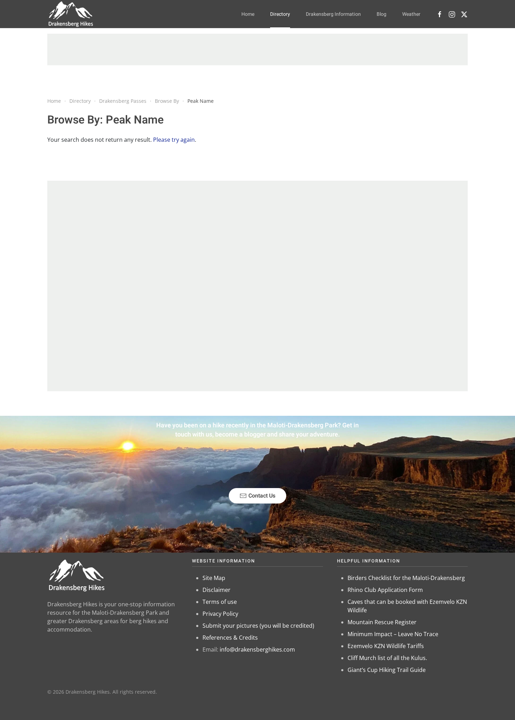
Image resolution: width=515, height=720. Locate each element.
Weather (411, 14)
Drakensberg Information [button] (333, 14)
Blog (381, 14)
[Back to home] (71, 14)
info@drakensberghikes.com (257, 649)
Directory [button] (280, 14)
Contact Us (261, 496)
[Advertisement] (257, 49)
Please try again (174, 140)
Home (247, 14)
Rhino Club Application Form (385, 590)
